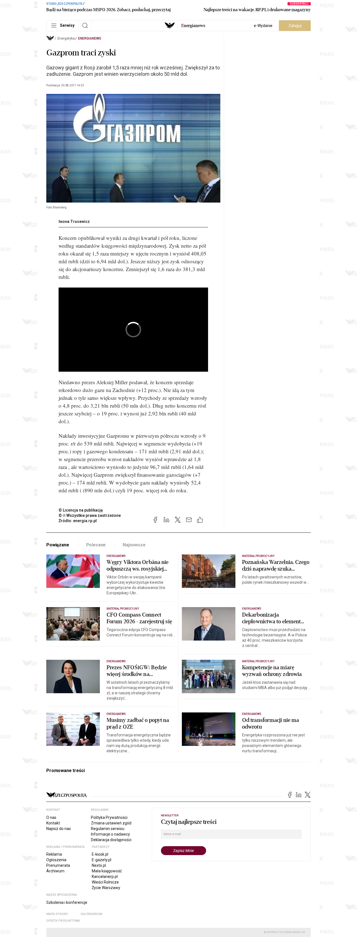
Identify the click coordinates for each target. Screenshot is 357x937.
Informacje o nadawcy (110, 834)
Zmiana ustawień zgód (111, 823)
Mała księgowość (107, 871)
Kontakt (53, 823)
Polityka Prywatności (109, 817)
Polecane (96, 544)
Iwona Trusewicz (74, 221)
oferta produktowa (63, 921)
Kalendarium (91, 914)
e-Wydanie (263, 25)
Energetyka (66, 38)
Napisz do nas (58, 828)
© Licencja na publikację (81, 510)
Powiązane (57, 544)
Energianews (89, 38)
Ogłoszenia (56, 860)
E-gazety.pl (101, 860)
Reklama (54, 854)
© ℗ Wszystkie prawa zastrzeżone (90, 515)
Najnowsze (134, 544)
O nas (51, 817)
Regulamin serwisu (107, 828)
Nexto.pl (99, 865)
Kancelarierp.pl (105, 876)
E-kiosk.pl (100, 854)
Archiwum (55, 871)
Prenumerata (58, 865)
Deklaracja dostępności (111, 840)
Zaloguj (294, 25)
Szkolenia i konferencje (66, 902)
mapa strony (57, 914)
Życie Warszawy (106, 887)
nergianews (193, 25)
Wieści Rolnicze (105, 882)
